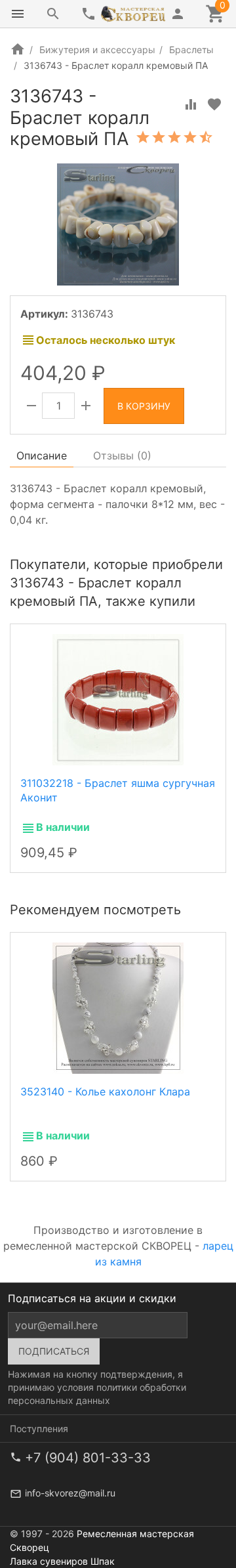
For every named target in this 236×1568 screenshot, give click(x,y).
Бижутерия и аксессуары (97, 49)
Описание (41, 455)
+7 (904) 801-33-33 (88, 1458)
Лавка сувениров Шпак (62, 1561)
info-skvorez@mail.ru (70, 1492)
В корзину (143, 406)
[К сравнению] (191, 104)
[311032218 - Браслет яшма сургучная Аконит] (118, 698)
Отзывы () (122, 455)
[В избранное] (214, 104)
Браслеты (191, 49)
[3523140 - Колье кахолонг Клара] (118, 1006)
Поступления (39, 1428)
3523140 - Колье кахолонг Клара (105, 1091)
